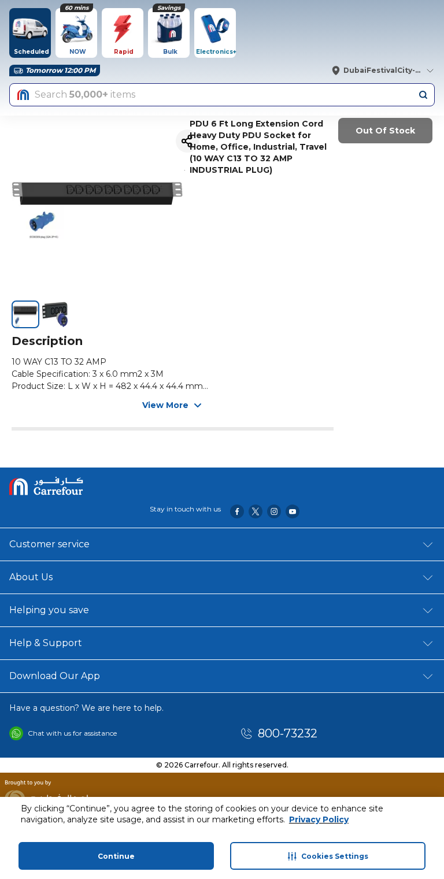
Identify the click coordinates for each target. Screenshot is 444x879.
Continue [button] (116, 856)
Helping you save (49, 609)
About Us (31, 577)
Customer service (49, 544)
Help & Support (45, 642)
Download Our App (54, 675)
